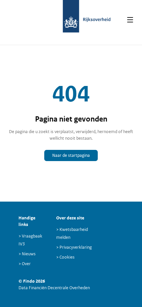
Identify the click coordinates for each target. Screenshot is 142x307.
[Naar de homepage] (71, 20)
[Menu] (130, 19)
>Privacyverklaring (74, 247)
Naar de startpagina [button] (71, 155)
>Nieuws (27, 254)
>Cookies (65, 257)
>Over (24, 263)
